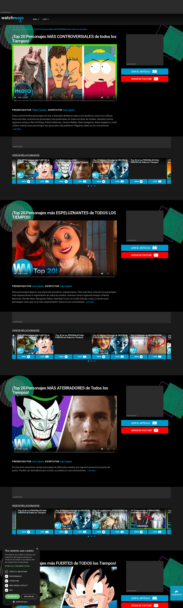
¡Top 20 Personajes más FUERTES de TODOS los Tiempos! (34, 161)
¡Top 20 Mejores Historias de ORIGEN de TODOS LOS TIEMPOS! (110, 161)
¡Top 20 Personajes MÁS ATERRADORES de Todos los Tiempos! (71, 161)
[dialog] (21, 576)
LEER (42, 181)
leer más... (17, 129)
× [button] (37, 549)
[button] (88, 186)
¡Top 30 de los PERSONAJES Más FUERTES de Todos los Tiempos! (145, 161)
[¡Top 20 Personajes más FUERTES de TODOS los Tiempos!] (35, 168)
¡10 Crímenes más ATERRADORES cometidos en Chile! (145, 511)
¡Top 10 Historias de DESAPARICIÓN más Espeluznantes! (146, 336)
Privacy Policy (23, 562)
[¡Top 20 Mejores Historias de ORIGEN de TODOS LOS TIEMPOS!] (110, 168)
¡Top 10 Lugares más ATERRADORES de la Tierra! (110, 511)
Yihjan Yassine (39, 110)
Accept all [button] (12, 596)
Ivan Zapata (69, 110)
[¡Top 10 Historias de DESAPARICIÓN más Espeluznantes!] (148, 343)
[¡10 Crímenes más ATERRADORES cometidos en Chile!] (148, 518)
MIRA (24, 181)
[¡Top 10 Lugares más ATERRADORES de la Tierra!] (110, 518)
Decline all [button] (29, 596)
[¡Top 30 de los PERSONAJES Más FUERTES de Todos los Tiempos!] (148, 168)
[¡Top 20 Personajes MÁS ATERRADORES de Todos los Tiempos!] (72, 168)
